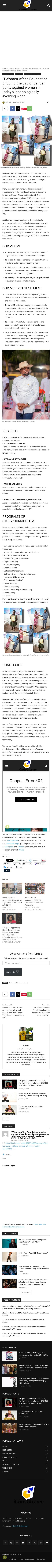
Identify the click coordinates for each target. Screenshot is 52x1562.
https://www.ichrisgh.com (26, 1049)
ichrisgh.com (12, 840)
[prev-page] (3, 1119)
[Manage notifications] (5, 1557)
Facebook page (12, 843)
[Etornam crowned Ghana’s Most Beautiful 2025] (9, 1110)
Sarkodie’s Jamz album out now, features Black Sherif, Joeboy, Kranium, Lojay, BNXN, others (34, 1380)
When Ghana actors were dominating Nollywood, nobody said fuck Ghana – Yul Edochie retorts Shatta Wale (13, 1013)
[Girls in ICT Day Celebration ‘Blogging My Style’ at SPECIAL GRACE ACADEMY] (12, 888)
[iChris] (4, 102)
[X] (18, 108)
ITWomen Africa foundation (18, 983)
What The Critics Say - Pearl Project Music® (18, 1306)
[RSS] (17, 1542)
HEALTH (5, 1101)
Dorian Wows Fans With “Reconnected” (33, 1253)
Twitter (21, 847)
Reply (4, 1158)
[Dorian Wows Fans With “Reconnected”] (9, 1257)
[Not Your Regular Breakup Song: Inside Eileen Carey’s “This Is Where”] (9, 1243)
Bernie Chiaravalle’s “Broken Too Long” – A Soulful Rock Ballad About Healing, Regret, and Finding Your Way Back (34, 1282)
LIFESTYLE (27, 74)
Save (24, 109)
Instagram (9, 847)
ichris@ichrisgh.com (20, 1526)
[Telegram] (23, 1542)
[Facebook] (12, 108)
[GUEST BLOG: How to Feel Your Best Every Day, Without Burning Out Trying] (9, 1097)
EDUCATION (18, 74)
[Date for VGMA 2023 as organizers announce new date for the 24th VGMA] (9, 1356)
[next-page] (7, 1119)
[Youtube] (47, 1542)
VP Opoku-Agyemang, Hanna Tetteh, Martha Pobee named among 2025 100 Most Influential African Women (12, 932)
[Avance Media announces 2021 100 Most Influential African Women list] (35, 888)
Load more (25, 1292)
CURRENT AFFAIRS (14, 68)
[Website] (40, 1542)
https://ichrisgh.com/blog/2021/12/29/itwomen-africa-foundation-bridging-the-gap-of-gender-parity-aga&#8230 (25, 1146)
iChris (9, 102)
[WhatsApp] (29, 108)
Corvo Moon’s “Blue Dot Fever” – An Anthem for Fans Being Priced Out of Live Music (34, 1268)
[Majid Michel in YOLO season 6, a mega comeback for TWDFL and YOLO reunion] (9, 1369)
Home (4, 68)
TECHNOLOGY (36, 74)
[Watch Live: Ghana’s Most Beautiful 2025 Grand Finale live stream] (9, 1428)
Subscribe (11, 972)
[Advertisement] (26, 38)
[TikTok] (29, 1542)
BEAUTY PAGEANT (8, 1114)
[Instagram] (11, 1542)
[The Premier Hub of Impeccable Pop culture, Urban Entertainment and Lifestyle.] (26, 1495)
